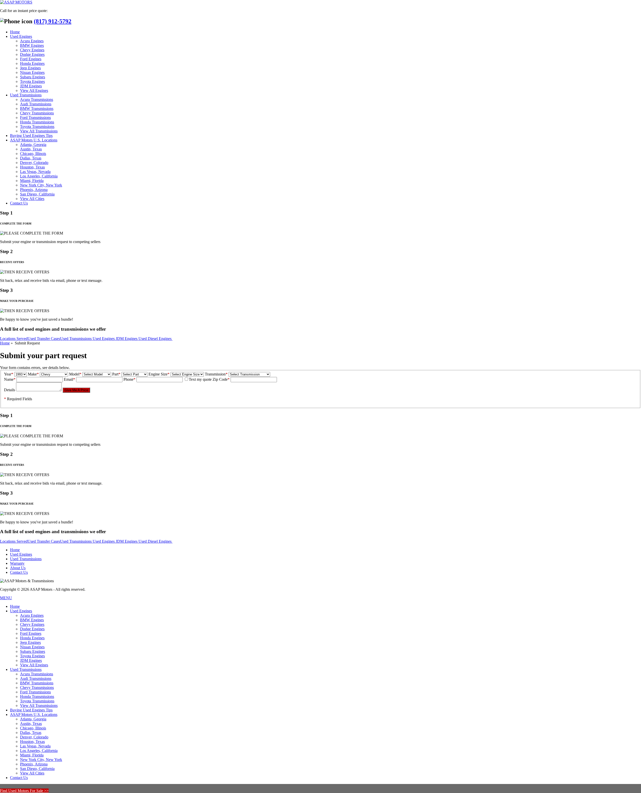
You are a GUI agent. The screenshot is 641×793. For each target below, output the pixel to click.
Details (9, 390)
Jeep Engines (30, 68)
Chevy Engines (32, 50)
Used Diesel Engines (155, 338)
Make (33, 374)
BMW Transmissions (36, 108)
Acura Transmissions (36, 99)
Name (10, 379)
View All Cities (32, 198)
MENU (6, 598)
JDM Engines (31, 86)
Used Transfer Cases (44, 338)
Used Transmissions (26, 95)
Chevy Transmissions (37, 113)
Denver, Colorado (34, 162)
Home (15, 32)
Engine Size (159, 374)
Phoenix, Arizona (34, 189)
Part (116, 374)
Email (69, 379)
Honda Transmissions (37, 122)
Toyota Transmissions (37, 126)
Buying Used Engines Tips (31, 135)
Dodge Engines (32, 54)
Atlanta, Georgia (33, 144)
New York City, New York (41, 185)
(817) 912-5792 (52, 21)
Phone (129, 379)
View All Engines (34, 90)
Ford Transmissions (35, 117)
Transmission (216, 374)
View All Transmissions (39, 131)
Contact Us (19, 203)
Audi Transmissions (35, 104)
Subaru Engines (32, 77)
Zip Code (221, 379)
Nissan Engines (32, 72)
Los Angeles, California (39, 176)
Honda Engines (32, 63)
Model (75, 374)
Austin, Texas (31, 149)
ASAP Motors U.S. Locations (33, 140)
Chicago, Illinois (33, 153)
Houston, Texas (32, 167)
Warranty (17, 563)
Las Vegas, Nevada (35, 171)
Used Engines (21, 36)
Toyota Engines (32, 81)
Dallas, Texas (30, 158)
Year (8, 374)
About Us (18, 568)
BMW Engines (32, 45)
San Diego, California (37, 194)
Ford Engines (30, 59)
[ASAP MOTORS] (16, 2)
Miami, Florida (32, 180)
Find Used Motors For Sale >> (24, 790)
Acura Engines (32, 41)
